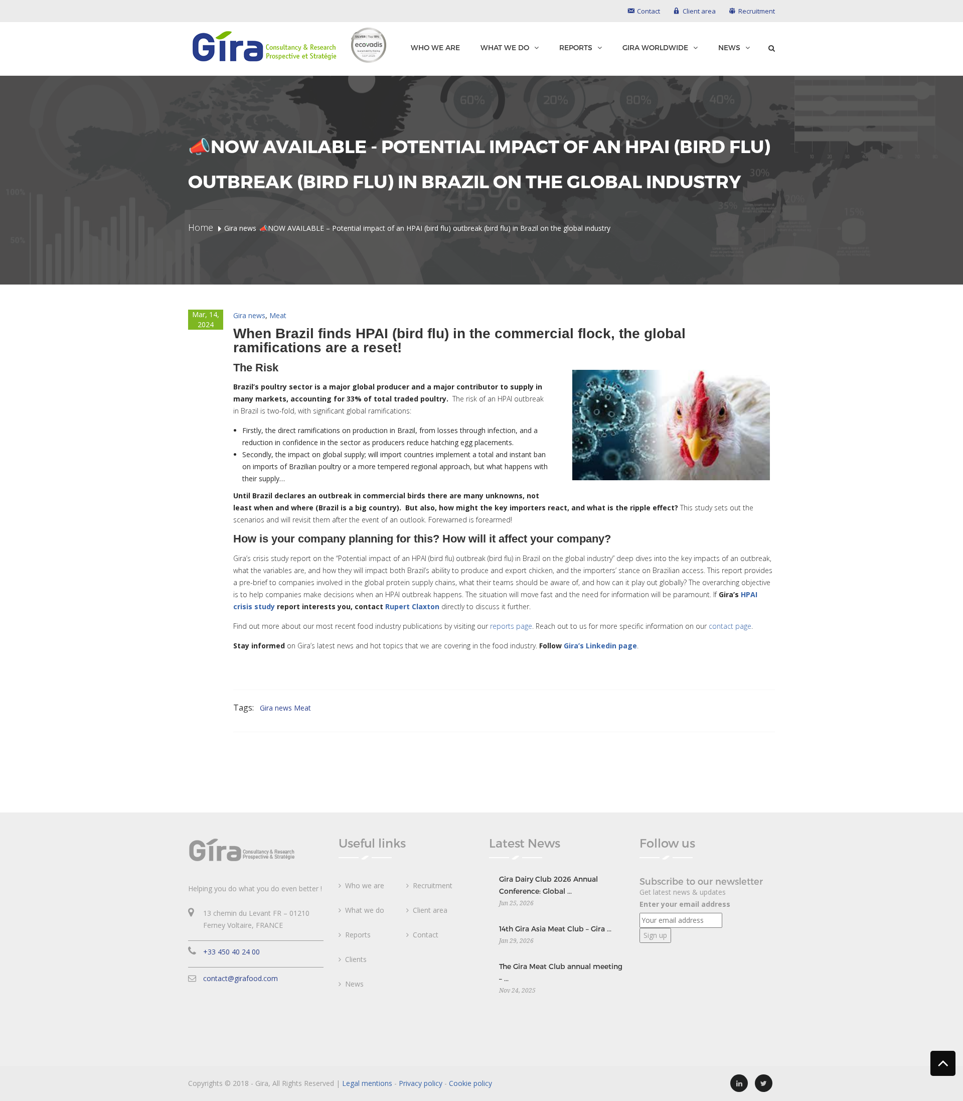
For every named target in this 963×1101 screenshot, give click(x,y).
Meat (277, 315)
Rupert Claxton (412, 606)
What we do (504, 48)
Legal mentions (367, 1083)
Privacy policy (420, 1083)
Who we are (435, 47)
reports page (511, 626)
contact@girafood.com (240, 978)
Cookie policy (470, 1083)
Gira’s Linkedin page (600, 645)
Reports (575, 48)
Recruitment (432, 885)
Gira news (249, 315)
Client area (430, 910)
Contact (425, 934)
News (729, 48)
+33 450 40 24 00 (231, 951)
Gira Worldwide (655, 48)
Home (200, 227)
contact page (730, 626)
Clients (356, 959)
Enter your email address (684, 904)
